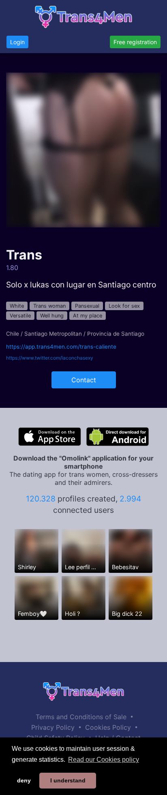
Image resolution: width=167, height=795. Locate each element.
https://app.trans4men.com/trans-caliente (61, 346)
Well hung (52, 316)
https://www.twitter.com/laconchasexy (49, 358)
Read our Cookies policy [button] (103, 759)
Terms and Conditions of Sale (81, 717)
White (17, 306)
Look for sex (124, 306)
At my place (87, 316)
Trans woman (49, 306)
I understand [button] (68, 780)
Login (17, 42)
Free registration (135, 42)
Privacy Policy (53, 727)
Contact (83, 380)
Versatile (20, 316)
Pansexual (87, 306)
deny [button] (24, 780)
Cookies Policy (108, 727)
